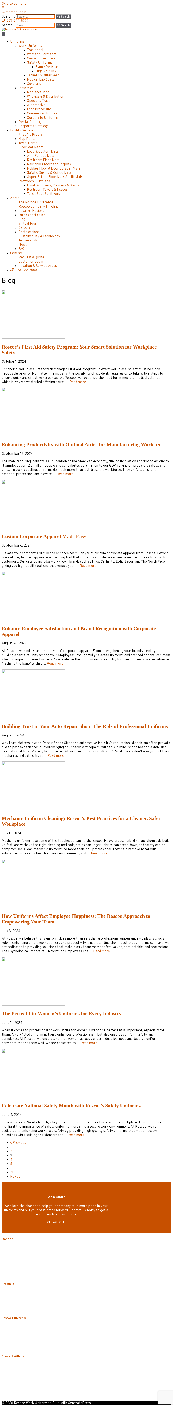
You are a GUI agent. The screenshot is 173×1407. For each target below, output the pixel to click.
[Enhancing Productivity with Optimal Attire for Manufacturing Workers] (33, 435)
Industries (26, 88)
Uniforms (17, 42)
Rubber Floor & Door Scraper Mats (53, 169)
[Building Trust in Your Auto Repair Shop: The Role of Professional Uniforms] (33, 717)
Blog (22, 219)
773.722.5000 (23, 1260)
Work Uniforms (30, 46)
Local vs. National (32, 211)
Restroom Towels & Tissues (47, 190)
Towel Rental (28, 143)
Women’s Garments (41, 54)
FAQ (21, 249)
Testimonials (28, 240)
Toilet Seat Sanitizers (43, 194)
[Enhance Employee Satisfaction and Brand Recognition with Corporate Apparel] (33, 619)
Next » (15, 1177)
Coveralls (34, 84)
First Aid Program (32, 135)
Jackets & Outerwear (43, 75)
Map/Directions (12, 1275)
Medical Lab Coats (40, 80)
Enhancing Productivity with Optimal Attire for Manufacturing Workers (81, 444)
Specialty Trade (38, 101)
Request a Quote (31, 257)
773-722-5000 (26, 270)
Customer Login (31, 262)
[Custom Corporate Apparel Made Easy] (33, 527)
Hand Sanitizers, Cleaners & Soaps (53, 185)
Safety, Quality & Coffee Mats (49, 173)
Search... (9, 17)
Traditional (35, 50)
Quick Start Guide (32, 215)
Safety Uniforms (39, 63)
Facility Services (22, 130)
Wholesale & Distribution (45, 97)
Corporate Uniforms (42, 118)
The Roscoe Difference (36, 202)
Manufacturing (38, 92)
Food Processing (39, 109)
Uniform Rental (22, 1293)
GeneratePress (79, 1403)
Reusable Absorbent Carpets (49, 164)
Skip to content (14, 4)
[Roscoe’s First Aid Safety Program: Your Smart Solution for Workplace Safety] (33, 338)
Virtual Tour (27, 224)
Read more (77, 382)
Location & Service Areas (38, 266)
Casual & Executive (41, 59)
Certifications (29, 232)
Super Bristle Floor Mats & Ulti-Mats (55, 177)
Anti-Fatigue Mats (40, 156)
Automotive (36, 105)
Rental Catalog (30, 122)
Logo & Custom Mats (42, 152)
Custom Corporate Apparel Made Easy (44, 536)
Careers (25, 228)
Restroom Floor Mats (43, 160)
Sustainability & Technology (39, 236)
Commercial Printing (43, 114)
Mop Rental (27, 139)
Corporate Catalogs (34, 126)
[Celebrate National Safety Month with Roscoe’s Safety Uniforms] (33, 1096)
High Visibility (45, 71)
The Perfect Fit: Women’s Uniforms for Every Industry (62, 1013)
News (23, 245)
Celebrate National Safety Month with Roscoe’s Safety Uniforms (71, 1105)
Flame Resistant (47, 67)
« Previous (18, 1143)
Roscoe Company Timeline (39, 207)
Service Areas (11, 1272)
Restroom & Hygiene (34, 181)
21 (11, 1172)
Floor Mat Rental (31, 147)
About (15, 198)
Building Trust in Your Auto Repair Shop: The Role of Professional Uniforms (85, 726)
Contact (16, 253)
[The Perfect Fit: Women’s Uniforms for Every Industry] (33, 1005)
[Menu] (3, 34)
